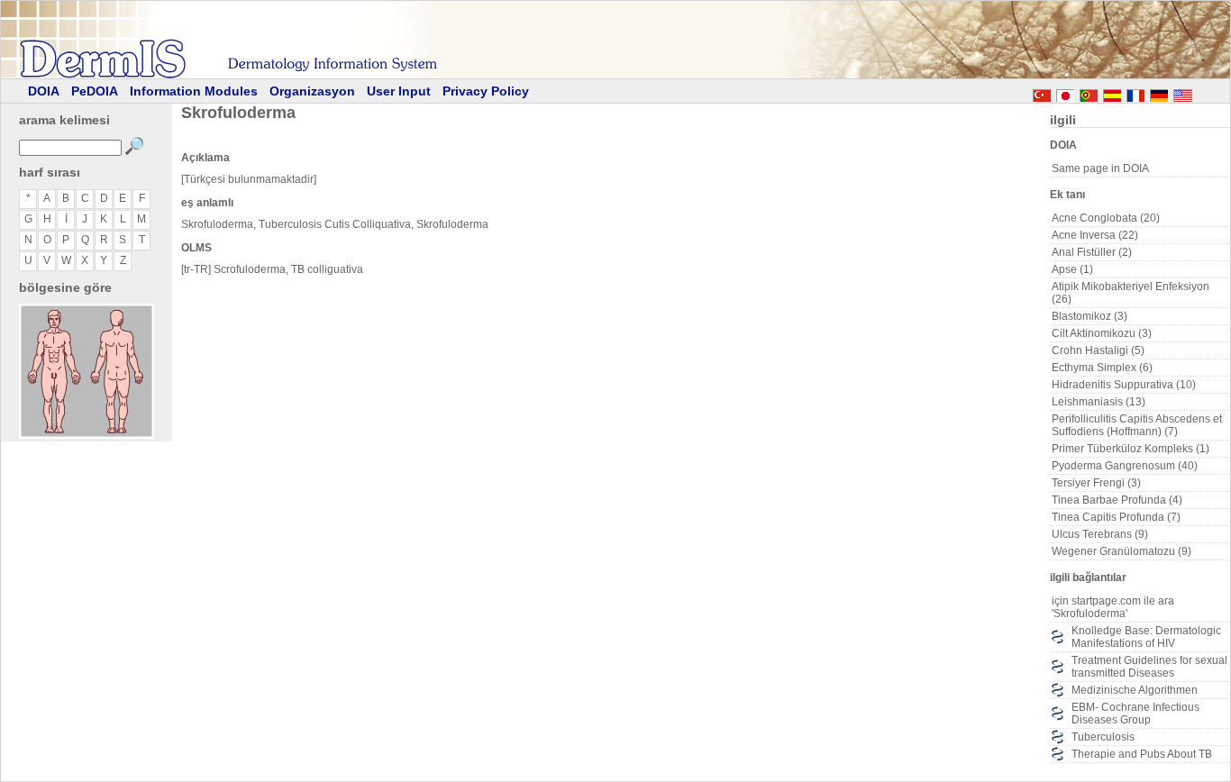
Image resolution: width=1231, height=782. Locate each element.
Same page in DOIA (1100, 168)
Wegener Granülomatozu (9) (1121, 551)
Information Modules (194, 91)
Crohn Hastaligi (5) (1098, 350)
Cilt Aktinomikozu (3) (1102, 333)
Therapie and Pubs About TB (1141, 754)
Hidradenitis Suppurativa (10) (1124, 384)
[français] (1135, 93)
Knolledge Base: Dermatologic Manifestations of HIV (1146, 637)
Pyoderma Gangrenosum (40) (1125, 465)
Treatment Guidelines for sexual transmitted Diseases (1149, 666)
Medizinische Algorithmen (1134, 690)
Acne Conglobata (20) (1106, 218)
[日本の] (1065, 93)
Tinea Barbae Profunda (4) (1117, 500)
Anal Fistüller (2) (1092, 252)
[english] (1200, 93)
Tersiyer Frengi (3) (1096, 483)
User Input (399, 91)
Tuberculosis (1103, 737)
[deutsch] (1159, 93)
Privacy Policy (485, 91)
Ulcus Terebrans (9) (1100, 534)
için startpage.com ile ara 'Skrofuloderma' (1113, 607)
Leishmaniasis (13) (1098, 402)
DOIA (43, 91)
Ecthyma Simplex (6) (1102, 367)
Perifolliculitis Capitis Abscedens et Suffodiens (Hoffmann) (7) (1137, 425)
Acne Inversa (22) (1095, 235)
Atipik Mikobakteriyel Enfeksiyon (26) (1130, 292)
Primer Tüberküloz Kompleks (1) (1130, 448)
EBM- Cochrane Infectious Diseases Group (1135, 713)
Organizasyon (312, 91)
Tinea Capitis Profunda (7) (1116, 517)
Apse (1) (1072, 269)
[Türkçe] (1042, 93)
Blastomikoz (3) (1089, 316)
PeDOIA (94, 91)
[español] (1112, 93)
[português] (1089, 93)
